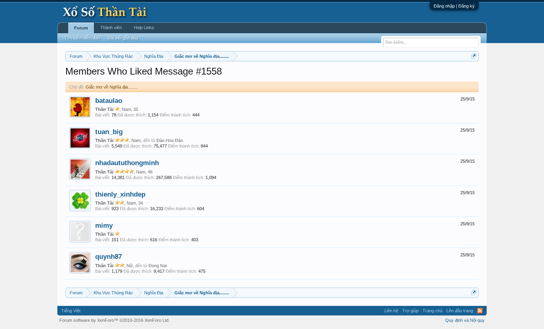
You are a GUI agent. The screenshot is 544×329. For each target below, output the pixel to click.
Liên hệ (391, 310)
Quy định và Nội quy (465, 320)
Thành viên (111, 27)
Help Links (144, 27)
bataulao (108, 100)
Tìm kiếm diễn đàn (82, 37)
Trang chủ (432, 310)
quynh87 (108, 256)
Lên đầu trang (459, 310)
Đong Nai (157, 265)
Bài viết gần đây (123, 37)
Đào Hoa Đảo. (170, 140)
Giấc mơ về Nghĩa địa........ (111, 87)
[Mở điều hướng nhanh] (473, 56)
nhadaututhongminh (127, 163)
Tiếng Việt (70, 310)
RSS (480, 310)
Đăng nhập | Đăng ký (454, 6)
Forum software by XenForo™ (114, 320)
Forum (81, 28)
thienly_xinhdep (120, 194)
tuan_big (109, 132)
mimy (104, 225)
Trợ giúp (410, 310)
